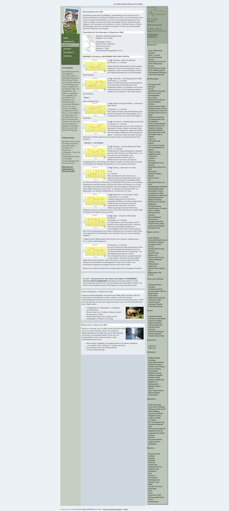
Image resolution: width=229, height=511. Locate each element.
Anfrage (67, 56)
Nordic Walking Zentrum (156, 70)
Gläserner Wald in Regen (156, 106)
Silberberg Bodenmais (155, 197)
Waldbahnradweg (154, 358)
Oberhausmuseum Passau (157, 108)
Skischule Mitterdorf (155, 439)
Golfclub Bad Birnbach (156, 332)
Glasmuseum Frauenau (156, 145)
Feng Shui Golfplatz (155, 321)
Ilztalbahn (151, 158)
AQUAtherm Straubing (156, 242)
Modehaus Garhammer (156, 117)
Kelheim (151, 143)
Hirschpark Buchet (154, 206)
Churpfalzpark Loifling (155, 193)
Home (65, 38)
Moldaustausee (153, 264)
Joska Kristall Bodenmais (157, 124)
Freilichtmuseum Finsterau (157, 208)
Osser (150, 491)
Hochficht (151, 437)
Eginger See (152, 266)
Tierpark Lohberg (154, 152)
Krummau (151, 161)
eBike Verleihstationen (156, 390)
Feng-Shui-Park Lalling (156, 223)
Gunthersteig (152, 465)
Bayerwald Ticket (154, 228)
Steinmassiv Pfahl (154, 495)
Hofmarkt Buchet (154, 213)
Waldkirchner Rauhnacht (156, 298)
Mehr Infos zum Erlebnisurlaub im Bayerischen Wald (68, 169)
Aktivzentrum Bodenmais (157, 429)
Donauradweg (153, 395)
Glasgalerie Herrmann (155, 221)
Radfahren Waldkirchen (156, 380)
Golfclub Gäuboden (154, 323)
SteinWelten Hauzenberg (156, 91)
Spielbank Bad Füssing (156, 126)
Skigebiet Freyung (154, 416)
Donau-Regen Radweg (156, 362)
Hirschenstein (153, 478)
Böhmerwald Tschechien (156, 100)
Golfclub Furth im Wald (156, 336)
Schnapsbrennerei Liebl (156, 119)
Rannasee (151, 251)
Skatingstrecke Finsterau (157, 61)
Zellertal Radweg (154, 393)
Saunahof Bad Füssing (156, 249)
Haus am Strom (153, 178)
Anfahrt (67, 49)
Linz (149, 180)
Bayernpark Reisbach (155, 130)
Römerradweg (153, 371)
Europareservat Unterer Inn (157, 111)
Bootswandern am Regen (157, 68)
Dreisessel (152, 475)
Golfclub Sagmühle (154, 334)
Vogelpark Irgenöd (154, 154)
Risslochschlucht (154, 454)
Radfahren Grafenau (155, 364)
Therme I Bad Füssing (156, 257)
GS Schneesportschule (156, 422)
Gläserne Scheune (154, 93)
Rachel (150, 499)
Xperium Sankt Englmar (156, 226)
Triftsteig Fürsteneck (155, 486)
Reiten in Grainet (154, 55)
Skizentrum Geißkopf (155, 413)
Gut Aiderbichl (153, 121)
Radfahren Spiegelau (155, 375)
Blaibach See (152, 255)
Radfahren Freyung (154, 373)
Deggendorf (152, 204)
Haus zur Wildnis (154, 210)
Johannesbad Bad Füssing (157, 240)
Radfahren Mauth (154, 377)
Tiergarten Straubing (155, 128)
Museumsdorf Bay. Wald (156, 132)
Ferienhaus (68, 42)
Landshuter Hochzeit (155, 289)
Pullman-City (152, 156)
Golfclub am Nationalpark (157, 318)
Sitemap (125, 509)
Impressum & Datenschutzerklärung (112, 509)
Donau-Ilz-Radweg (154, 369)
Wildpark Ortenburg (154, 200)
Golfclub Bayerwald (155, 316)
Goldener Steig (153, 469)
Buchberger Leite (154, 480)
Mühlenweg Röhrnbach (156, 497)
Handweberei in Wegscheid (157, 195)
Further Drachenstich (155, 306)
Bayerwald (103, 281)
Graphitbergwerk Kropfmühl (157, 187)
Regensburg (152, 171)
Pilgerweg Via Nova (155, 467)
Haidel (150, 484)
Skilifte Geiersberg (154, 405)
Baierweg (151, 458)
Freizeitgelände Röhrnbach (157, 72)
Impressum (152, 346)
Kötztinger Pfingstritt (155, 304)
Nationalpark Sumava (155, 191)
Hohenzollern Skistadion (156, 407)
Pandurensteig (153, 502)
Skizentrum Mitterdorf (155, 424)
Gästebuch (68, 52)
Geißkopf (151, 456)
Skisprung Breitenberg (156, 189)
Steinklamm (152, 471)
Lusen (150, 493)
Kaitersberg (152, 489)
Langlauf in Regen (154, 418)
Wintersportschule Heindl (156, 409)
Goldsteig (151, 462)
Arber (150, 426)
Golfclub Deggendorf (155, 325)
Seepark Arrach (153, 253)
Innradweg (151, 360)
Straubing (151, 215)
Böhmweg (151, 460)
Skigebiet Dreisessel (155, 431)
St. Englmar (152, 420)
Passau (151, 89)
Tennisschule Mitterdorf (156, 74)
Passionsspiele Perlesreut (157, 291)
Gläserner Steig (153, 482)
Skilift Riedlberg (153, 411)
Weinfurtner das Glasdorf (156, 202)
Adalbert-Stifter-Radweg (156, 366)
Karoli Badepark (153, 238)
